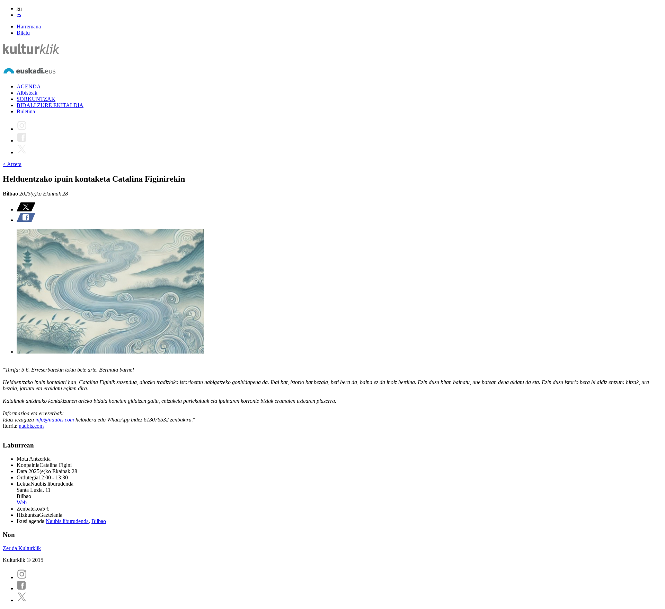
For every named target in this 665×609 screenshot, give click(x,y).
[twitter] (22, 600)
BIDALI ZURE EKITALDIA (50, 105)
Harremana (29, 26)
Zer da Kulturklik (22, 548)
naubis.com (31, 426)
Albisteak (27, 93)
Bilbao (98, 521)
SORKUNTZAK (36, 99)
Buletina (26, 111)
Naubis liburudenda (67, 521)
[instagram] (22, 577)
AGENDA (29, 86)
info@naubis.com (54, 420)
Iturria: (11, 426)
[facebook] (21, 588)
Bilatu (23, 33)
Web (22, 502)
